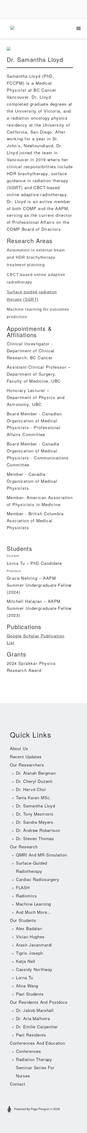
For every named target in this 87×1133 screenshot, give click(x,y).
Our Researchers (27, 765)
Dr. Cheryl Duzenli (34, 781)
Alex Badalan (29, 928)
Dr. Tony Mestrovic (35, 814)
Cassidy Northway (34, 969)
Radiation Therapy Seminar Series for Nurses (35, 1067)
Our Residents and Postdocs (39, 1002)
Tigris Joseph (29, 953)
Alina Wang (27, 986)
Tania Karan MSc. (33, 797)
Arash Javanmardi (34, 945)
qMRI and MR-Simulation (41, 855)
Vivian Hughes (30, 936)
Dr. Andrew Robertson (38, 830)
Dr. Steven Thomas (35, 838)
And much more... (33, 912)
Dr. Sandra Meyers (34, 822)
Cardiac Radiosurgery (37, 879)
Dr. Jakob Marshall (35, 1010)
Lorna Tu (24, 977)
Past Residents (31, 1035)
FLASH (23, 887)
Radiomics (26, 896)
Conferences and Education (37, 1043)
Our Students (23, 920)
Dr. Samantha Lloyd (35, 806)
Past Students (30, 994)
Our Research (24, 846)
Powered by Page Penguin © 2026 (36, 1109)
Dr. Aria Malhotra (33, 1018)
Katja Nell (26, 961)
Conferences (28, 1051)
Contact (17, 1084)
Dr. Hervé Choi (31, 789)
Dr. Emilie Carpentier (37, 1027)
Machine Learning (33, 904)
